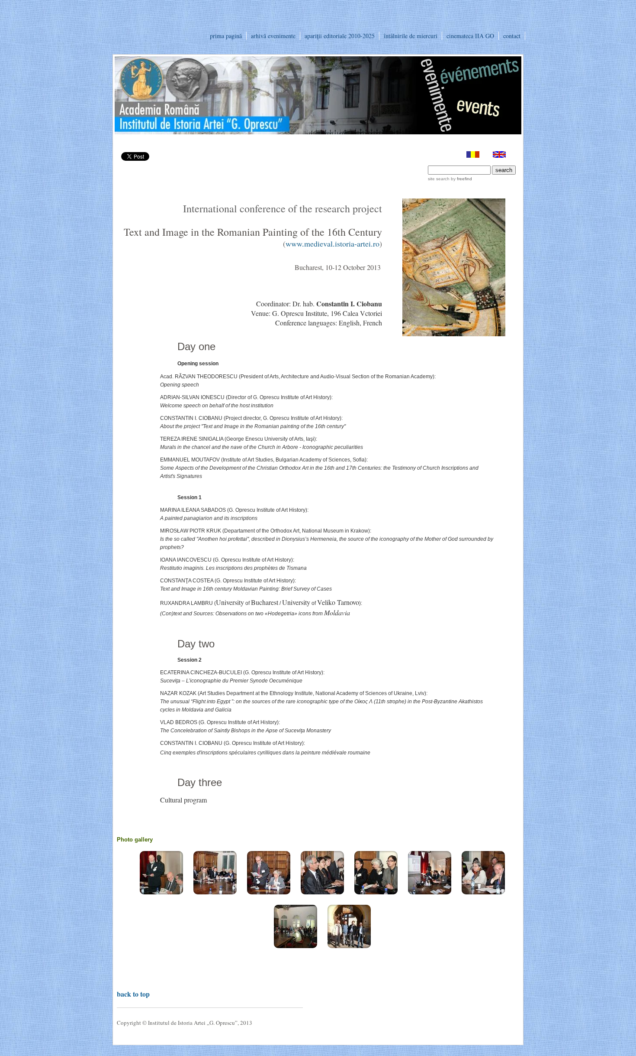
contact (511, 36)
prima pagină (226, 36)
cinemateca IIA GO (470, 36)
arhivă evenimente (273, 36)
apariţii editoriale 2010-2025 (340, 36)
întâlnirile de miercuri (410, 36)
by (461, 178)
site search (439, 178)
